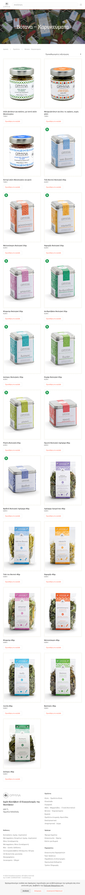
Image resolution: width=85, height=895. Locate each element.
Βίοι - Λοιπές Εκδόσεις (12, 847)
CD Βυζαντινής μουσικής (12, 854)
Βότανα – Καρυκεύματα (54, 811)
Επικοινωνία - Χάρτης (53, 838)
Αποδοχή (26, 891)
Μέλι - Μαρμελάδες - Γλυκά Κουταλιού (60, 808)
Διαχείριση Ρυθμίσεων (54, 891)
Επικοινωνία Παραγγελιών (55, 852)
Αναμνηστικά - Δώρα (53, 823)
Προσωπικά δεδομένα (53, 862)
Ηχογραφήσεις (9, 857)
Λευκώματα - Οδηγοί (11, 860)
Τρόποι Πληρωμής (52, 865)
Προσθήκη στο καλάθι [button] (12, 121)
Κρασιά (47, 814)
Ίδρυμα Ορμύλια (51, 835)
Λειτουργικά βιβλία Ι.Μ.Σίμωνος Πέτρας (18, 851)
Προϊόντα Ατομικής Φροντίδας (56, 817)
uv (30, 878)
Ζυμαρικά (48, 804)
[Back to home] (6, 4)
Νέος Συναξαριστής (10, 841)
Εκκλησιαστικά (50, 820)
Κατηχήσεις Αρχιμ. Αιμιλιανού (15, 835)
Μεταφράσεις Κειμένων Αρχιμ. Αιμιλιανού (20, 838)
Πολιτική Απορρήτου (52, 885)
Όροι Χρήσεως (50, 856)
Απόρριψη (37, 891)
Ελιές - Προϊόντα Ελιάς (53, 798)
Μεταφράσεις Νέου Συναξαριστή (16, 844)
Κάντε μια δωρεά (51, 841)
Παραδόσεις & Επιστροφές (55, 859)
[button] (81, 4)
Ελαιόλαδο (49, 801)
